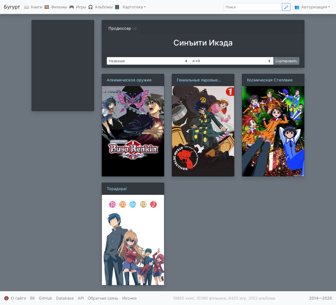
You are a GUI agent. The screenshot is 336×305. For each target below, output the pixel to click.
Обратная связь (103, 298)
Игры (81, 6)
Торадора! (117, 188)
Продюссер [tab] (122, 28)
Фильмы (59, 6)
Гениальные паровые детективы (197, 80)
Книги (36, 6)
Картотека (133, 6)
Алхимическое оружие (129, 79)
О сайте (18, 298)
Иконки (129, 298)
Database (65, 298)
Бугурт (12, 7)
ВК (32, 298)
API (81, 298)
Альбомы (104, 6)
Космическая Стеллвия (269, 79)
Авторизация (314, 6)
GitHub (45, 298)
